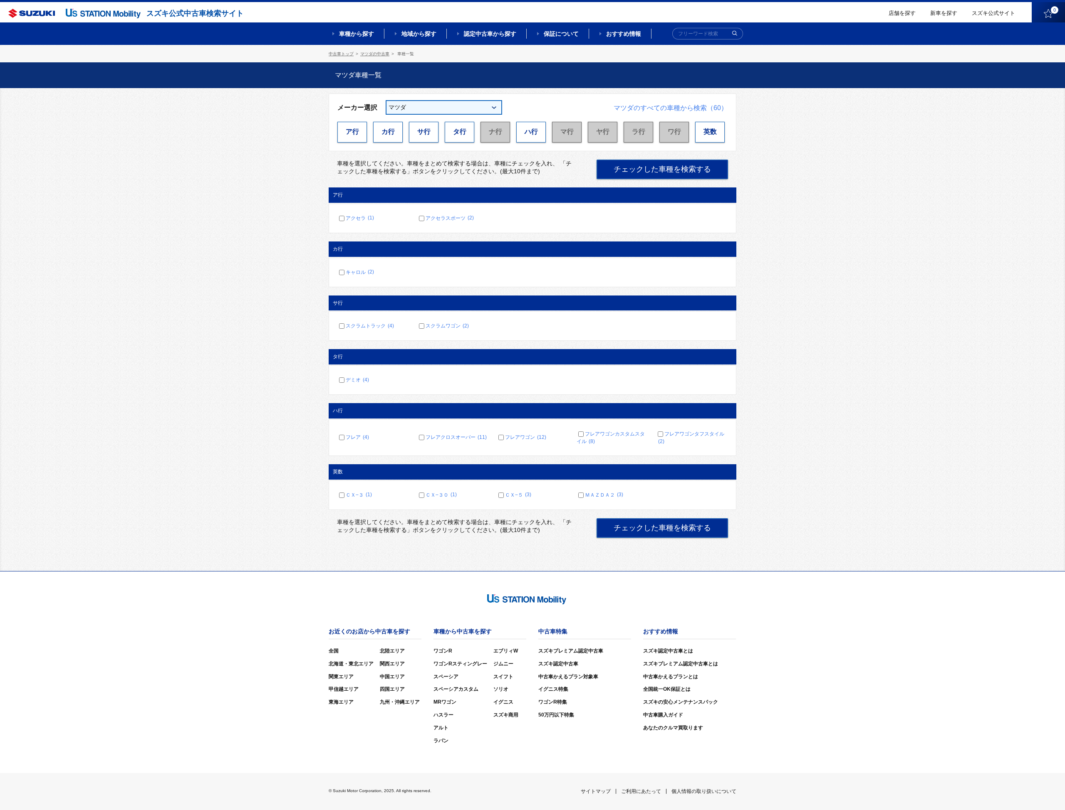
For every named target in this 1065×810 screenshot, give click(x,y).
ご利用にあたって (641, 791)
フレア (357, 437)
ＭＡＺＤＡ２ (604, 494)
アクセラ (360, 218)
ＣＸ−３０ (441, 494)
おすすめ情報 (623, 33)
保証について (561, 33)
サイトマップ (596, 791)
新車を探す (943, 13)
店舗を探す (902, 13)
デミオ (357, 380)
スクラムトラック (370, 326)
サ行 (424, 131)
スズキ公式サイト (993, 13)
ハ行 (531, 131)
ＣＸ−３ (359, 494)
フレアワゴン (525, 437)
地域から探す (418, 33)
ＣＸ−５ (518, 494)
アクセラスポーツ (450, 218)
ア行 (352, 131)
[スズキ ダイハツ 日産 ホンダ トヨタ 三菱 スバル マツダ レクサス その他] (444, 107)
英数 (710, 131)
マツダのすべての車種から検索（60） (671, 107)
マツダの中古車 (374, 54)
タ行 (459, 131)
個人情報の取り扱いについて (703, 791)
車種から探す (356, 33)
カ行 (388, 131)
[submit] (734, 33)
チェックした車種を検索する (662, 169)
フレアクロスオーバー (456, 437)
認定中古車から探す (490, 33)
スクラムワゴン (447, 326)
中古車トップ (341, 54)
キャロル (360, 272)
